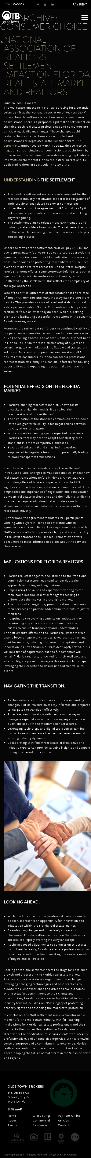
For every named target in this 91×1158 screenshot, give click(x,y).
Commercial (41, 1120)
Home (12, 1115)
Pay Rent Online (69, 1115)
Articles (63, 1120)
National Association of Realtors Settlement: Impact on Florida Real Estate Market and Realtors (47, 66)
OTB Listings (42, 1115)
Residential (40, 1125)
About (12, 1120)
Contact (63, 1125)
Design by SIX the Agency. (63, 1154)
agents (48, 433)
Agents (13, 1125)
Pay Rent (80, 4)
